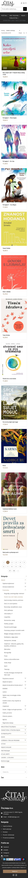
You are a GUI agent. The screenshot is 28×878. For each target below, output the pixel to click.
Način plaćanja (7, 829)
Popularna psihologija (10, 627)
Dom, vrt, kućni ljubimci (10, 603)
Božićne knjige (5, 761)
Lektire (5, 692)
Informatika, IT (8, 613)
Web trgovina (14, 15)
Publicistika (13, 18)
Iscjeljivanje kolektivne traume (10, 509)
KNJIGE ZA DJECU (7, 682)
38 (14, 571)
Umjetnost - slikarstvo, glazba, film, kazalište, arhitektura (14, 645)
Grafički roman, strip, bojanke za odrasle (12, 702)
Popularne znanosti (8, 678)
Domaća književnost (8, 587)
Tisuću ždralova (6, 335)
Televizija (6, 669)
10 (20, 566)
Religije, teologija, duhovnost (12, 634)
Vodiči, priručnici (7, 713)
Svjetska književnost (8, 583)
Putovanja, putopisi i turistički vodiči (14, 630)
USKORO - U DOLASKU (7, 757)
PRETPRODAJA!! (5, 751)
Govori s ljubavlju (6, 292)
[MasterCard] (23, 859)
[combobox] (14, 772)
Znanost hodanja (6, 248)
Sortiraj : (3, 30)
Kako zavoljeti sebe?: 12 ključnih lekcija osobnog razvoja (14, 73)
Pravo (5, 656)
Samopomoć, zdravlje (10, 640)
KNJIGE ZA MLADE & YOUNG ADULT (13, 685)
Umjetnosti (6, 706)
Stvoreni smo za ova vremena (9, 378)
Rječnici (5, 719)
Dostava (5, 832)
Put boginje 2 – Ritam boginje (10, 118)
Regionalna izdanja (8, 723)
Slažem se (14, 871)
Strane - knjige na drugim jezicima (12, 709)
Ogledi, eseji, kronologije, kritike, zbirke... (12, 696)
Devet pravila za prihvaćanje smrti (10, 552)
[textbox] (13, 772)
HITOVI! (3, 744)
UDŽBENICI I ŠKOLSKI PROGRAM (10, 740)
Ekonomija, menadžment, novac (13, 607)
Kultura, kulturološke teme (11, 659)
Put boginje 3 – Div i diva (8, 161)
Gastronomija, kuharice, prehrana (13, 600)
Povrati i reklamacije (8, 835)
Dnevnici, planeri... (8, 716)
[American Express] (4, 859)
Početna (4, 15)
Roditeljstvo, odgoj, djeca (11, 637)
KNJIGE (23, 15)
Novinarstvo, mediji (9, 620)
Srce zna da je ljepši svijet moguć (10, 422)
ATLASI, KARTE (5, 754)
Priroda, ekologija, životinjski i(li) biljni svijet (13, 674)
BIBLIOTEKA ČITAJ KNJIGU (8, 727)
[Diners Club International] (10, 859)
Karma (4, 465)
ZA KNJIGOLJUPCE (6, 733)
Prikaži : (20, 33)
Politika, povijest (8, 624)
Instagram (6, 853)
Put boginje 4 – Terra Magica (9, 205)
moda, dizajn (7, 662)
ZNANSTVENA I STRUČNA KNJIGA (10, 730)
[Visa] (17, 859)
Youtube (6, 856)
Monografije (7, 652)
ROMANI (5, 688)
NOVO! (3, 737)
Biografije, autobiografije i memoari (14, 593)
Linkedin (5, 850)
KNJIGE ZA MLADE (6, 747)
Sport (5, 666)
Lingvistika (7, 617)
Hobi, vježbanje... (8, 610)
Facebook (6, 847)
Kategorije (4, 576)
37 (10, 571)
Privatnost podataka (8, 838)
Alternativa (7, 649)
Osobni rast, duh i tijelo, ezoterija (13, 597)
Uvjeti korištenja (7, 826)
